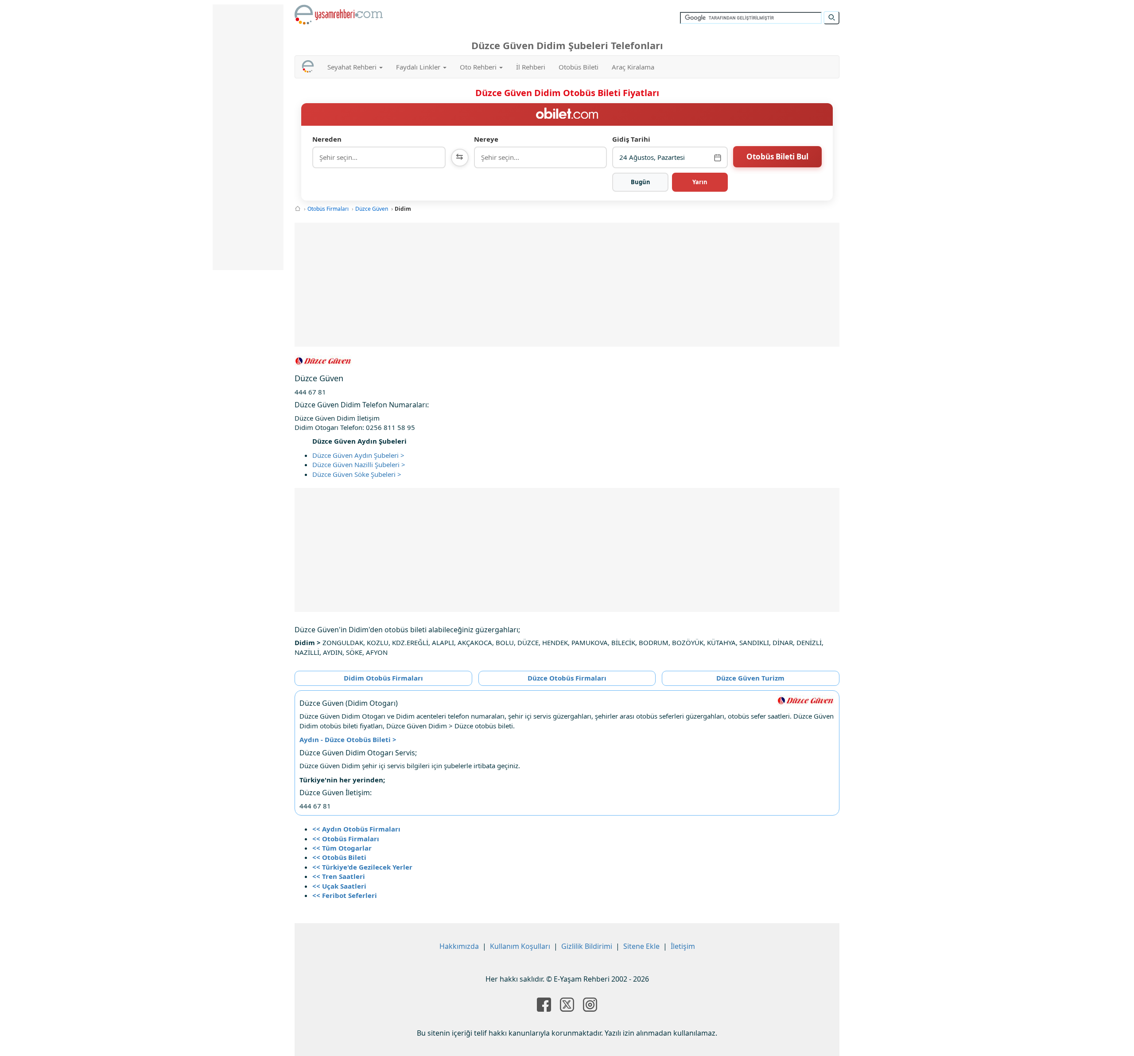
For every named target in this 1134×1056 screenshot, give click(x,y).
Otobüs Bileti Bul (777, 156)
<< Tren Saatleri (338, 876)
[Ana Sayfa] (298, 209)
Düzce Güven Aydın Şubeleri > (358, 455)
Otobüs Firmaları (328, 209)
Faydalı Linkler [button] (419, 66)
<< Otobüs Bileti (339, 857)
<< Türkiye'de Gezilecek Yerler (362, 867)
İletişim (683, 946)
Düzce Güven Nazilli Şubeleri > (358, 464)
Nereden (327, 139)
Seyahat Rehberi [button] (352, 66)
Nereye (486, 139)
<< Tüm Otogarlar (342, 847)
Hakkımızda (459, 946)
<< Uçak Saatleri (339, 886)
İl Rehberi (530, 66)
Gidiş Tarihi (631, 139)
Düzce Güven (371, 209)
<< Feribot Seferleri (344, 895)
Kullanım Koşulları (520, 946)
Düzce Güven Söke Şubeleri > (356, 474)
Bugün (640, 182)
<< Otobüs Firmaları (345, 838)
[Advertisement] (567, 285)
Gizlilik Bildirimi (586, 946)
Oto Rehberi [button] (479, 66)
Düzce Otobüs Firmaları (567, 677)
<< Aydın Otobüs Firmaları (356, 828)
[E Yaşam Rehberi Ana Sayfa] (339, 14)
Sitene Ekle (641, 946)
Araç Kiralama (633, 66)
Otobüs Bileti (578, 66)
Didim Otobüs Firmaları (383, 677)
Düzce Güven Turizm (750, 677)
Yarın (699, 182)
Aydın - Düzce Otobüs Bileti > (347, 739)
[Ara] (831, 17)
